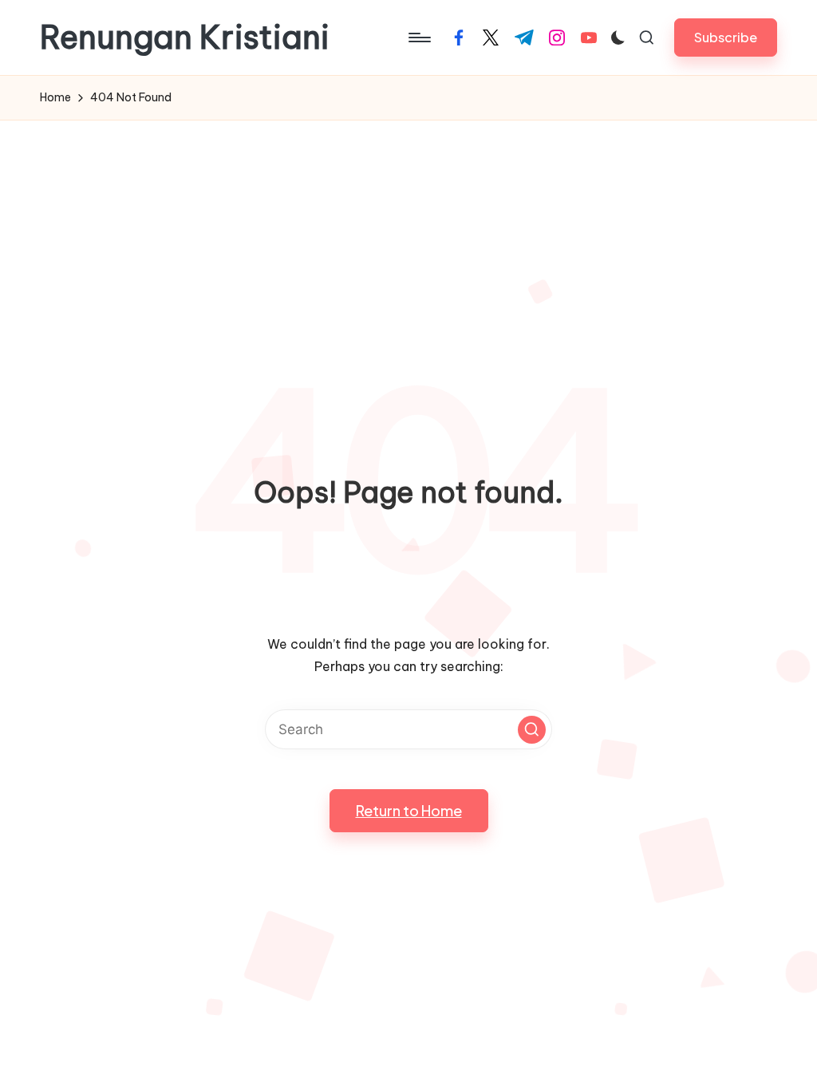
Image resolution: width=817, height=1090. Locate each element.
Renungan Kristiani (185, 37)
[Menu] (418, 37)
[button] (725, 37)
